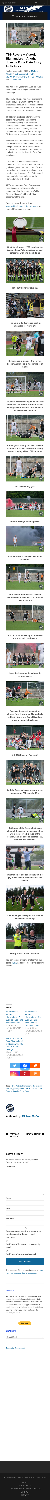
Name (8, 1198)
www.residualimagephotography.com (22, 206)
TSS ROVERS (37, 76)
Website (10, 1218)
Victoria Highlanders (24, 1085)
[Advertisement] (25, 1378)
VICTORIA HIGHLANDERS (17, 76)
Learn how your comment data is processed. (24, 1271)
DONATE (25, 1495)
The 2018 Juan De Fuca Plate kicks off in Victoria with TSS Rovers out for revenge (14, 1044)
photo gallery (18, 1088)
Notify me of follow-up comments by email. (23, 1245)
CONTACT (25, 1491)
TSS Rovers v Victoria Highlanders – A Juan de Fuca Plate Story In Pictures (14, 1017)
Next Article (33, 1134)
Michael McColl (31, 1116)
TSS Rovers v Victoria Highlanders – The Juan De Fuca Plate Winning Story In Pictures (33, 1018)
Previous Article (14, 1135)
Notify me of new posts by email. (21, 1254)
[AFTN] (25, 9)
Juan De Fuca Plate (21, 1091)
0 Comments (15, 79)
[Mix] (35, 1075)
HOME (25, 1482)
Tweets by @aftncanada (15, 1348)
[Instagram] (15, 1075)
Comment (11, 1166)
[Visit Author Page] (10, 1108)
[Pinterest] (25, 1075)
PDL (12, 1085)
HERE (14, 962)
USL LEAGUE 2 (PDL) (24, 73)
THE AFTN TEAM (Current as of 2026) (25, 1488)
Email (8, 1208)
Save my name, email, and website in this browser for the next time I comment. (23, 1234)
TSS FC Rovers (31, 1088)
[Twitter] (15, 1067)
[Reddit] (35, 1067)
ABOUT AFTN (25, 1485)
